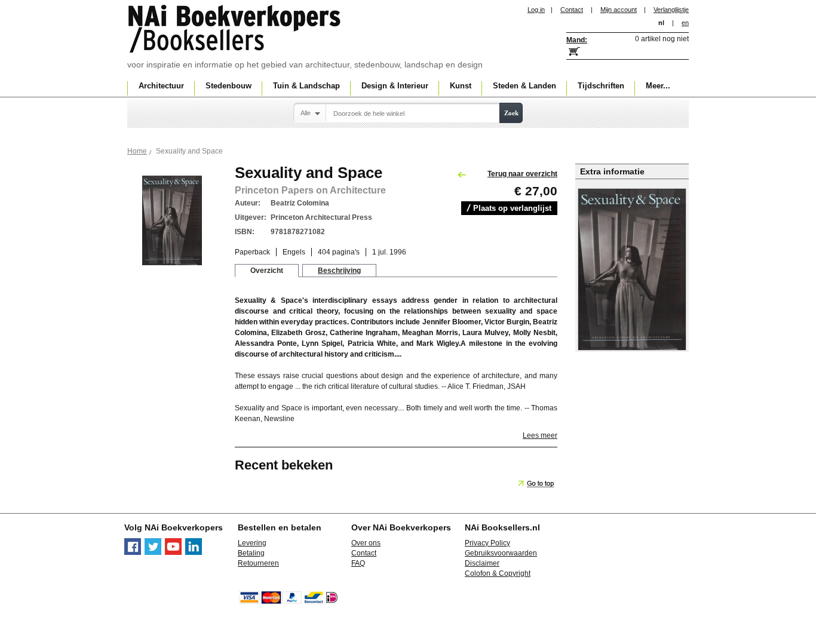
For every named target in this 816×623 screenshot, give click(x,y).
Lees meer (540, 435)
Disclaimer (482, 563)
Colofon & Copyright (497, 573)
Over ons (366, 543)
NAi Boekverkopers (235, 30)
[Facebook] (132, 552)
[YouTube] (173, 552)
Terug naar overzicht (522, 174)
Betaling (251, 553)
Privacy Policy (487, 543)
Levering (252, 543)
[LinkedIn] (193, 552)
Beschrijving (339, 270)
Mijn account (618, 9)
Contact (571, 9)
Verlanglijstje (671, 9)
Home (137, 151)
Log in (536, 9)
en (685, 22)
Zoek (511, 112)
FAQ (358, 563)
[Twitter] (153, 552)
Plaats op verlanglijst (512, 208)
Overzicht (266, 270)
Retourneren (258, 563)
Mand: (576, 40)
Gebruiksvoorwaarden (501, 553)
